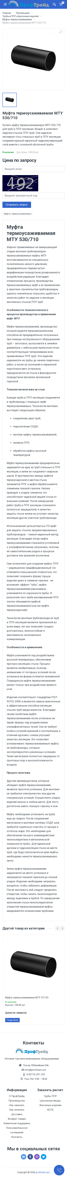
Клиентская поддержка (17, 1123)
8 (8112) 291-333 (36, 1074)
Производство (16, 1100)
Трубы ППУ (50, 1096)
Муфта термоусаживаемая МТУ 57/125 (26, 997)
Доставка (16, 1114)
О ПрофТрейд (17, 1096)
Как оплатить (16, 1109)
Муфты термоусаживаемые (17, 214)
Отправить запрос (17, 204)
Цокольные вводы (50, 1100)
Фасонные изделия (50, 1105)
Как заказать (16, 1105)
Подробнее (12, 1020)
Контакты (16, 1137)
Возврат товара (17, 1118)
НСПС (50, 1109)
